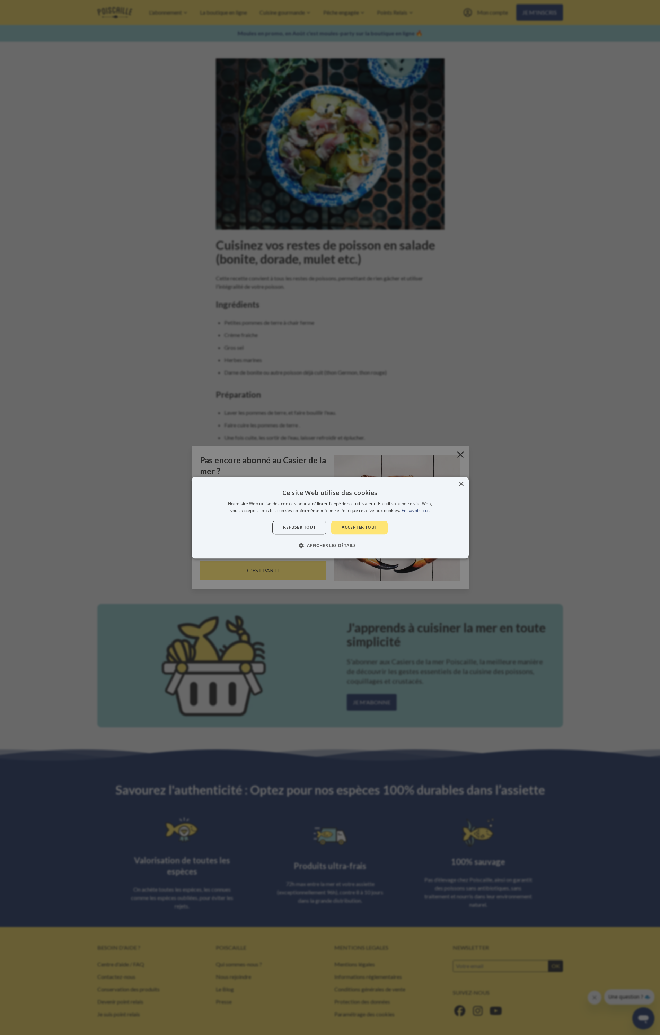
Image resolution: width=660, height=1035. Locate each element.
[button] (330, 545)
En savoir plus (416, 511)
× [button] (461, 484)
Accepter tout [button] (359, 527)
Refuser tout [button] (299, 527)
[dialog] (330, 517)
